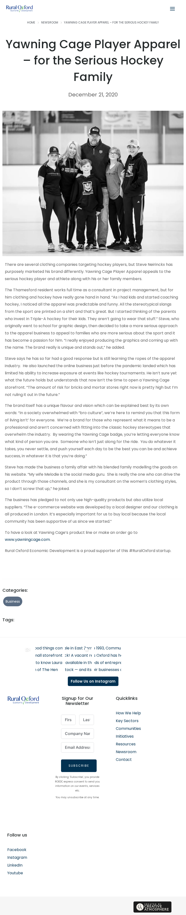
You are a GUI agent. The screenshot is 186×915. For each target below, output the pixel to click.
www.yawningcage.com (27, 539)
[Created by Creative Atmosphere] (152, 907)
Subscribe (79, 766)
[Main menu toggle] (172, 9)
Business (13, 601)
